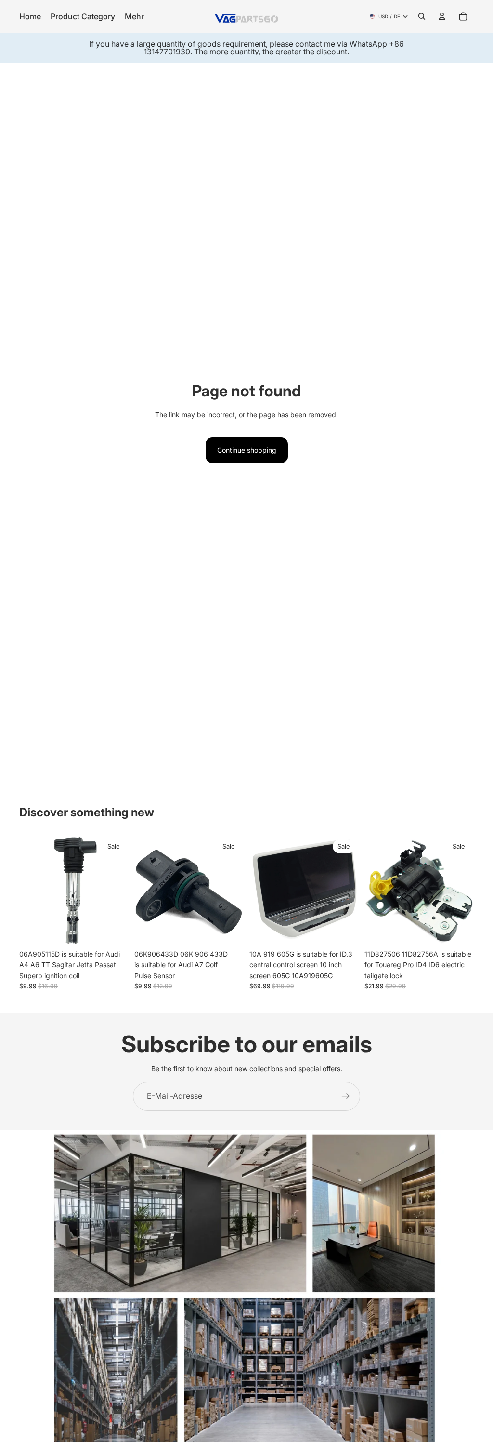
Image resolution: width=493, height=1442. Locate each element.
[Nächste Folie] (118, 890)
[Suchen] (421, 16)
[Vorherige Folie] (29, 890)
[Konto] (442, 16)
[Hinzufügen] (113, 930)
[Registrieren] (346, 1096)
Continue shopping (246, 450)
